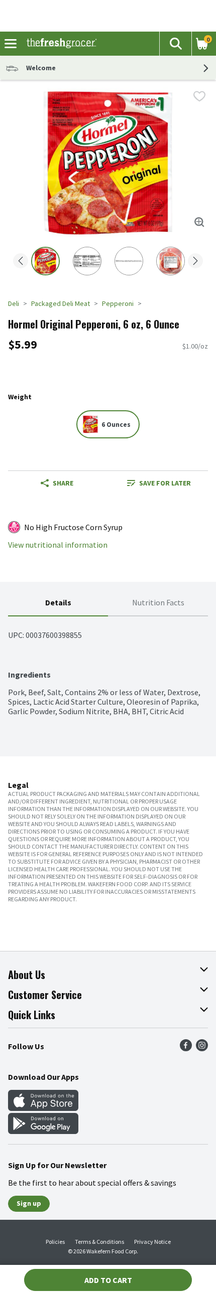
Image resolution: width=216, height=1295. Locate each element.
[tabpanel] (108, 666)
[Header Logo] (59, 43)
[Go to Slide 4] (170, 261)
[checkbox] (199, 96)
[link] (159, 483)
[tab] (58, 603)
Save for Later (165, 483)
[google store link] (43, 1131)
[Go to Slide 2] (87, 261)
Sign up (29, 1203)
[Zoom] (199, 222)
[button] (175, 44)
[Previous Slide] (20, 261)
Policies (55, 1241)
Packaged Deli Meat (60, 303)
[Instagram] (202, 1048)
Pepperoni (118, 303)
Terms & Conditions (99, 1241)
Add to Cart (108, 1280)
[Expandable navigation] (10, 44)
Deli (13, 303)
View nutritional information (57, 545)
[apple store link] (43, 1108)
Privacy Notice (152, 1241)
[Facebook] (186, 1048)
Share (63, 483)
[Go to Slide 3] (129, 261)
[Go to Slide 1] (45, 261)
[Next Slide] (195, 261)
